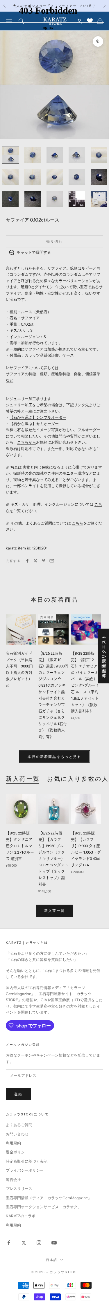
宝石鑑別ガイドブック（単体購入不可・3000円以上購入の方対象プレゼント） (21, 666)
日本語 (51, 1260)
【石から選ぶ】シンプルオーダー (38, 417)
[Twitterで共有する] (35, 560)
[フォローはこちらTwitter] (24, 1243)
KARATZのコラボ (20, 1215)
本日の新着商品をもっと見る (54, 756)
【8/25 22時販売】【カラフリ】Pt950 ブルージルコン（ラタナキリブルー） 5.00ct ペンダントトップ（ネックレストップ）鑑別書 (53, 859)
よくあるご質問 (19, 1124)
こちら (77, 523)
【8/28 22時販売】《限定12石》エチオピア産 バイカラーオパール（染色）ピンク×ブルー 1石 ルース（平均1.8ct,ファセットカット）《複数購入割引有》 (85, 682)
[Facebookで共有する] (27, 560)
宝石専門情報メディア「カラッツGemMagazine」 (49, 1197)
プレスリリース (19, 1188)
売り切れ (54, 241)
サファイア (30, 317)
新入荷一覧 (23, 778)
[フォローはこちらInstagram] (39, 1243)
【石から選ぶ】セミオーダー (34, 423)
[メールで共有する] (51, 560)
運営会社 (13, 1179)
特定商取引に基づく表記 (26, 1161)
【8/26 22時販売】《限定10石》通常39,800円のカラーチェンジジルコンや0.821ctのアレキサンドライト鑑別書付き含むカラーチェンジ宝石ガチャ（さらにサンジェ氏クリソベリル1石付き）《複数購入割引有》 (53, 695)
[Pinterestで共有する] (43, 560)
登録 (18, 1094)
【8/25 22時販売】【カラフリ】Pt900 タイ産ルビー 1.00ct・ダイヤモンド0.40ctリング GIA (86, 849)
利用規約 (13, 1143)
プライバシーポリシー (25, 1170)
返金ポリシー (17, 1152)
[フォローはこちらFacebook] (9, 1243)
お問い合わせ (17, 1134)
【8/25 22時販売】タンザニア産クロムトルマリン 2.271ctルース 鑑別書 (20, 846)
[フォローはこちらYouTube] (54, 1243)
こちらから (26, 442)
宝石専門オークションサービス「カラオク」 (43, 1206)
